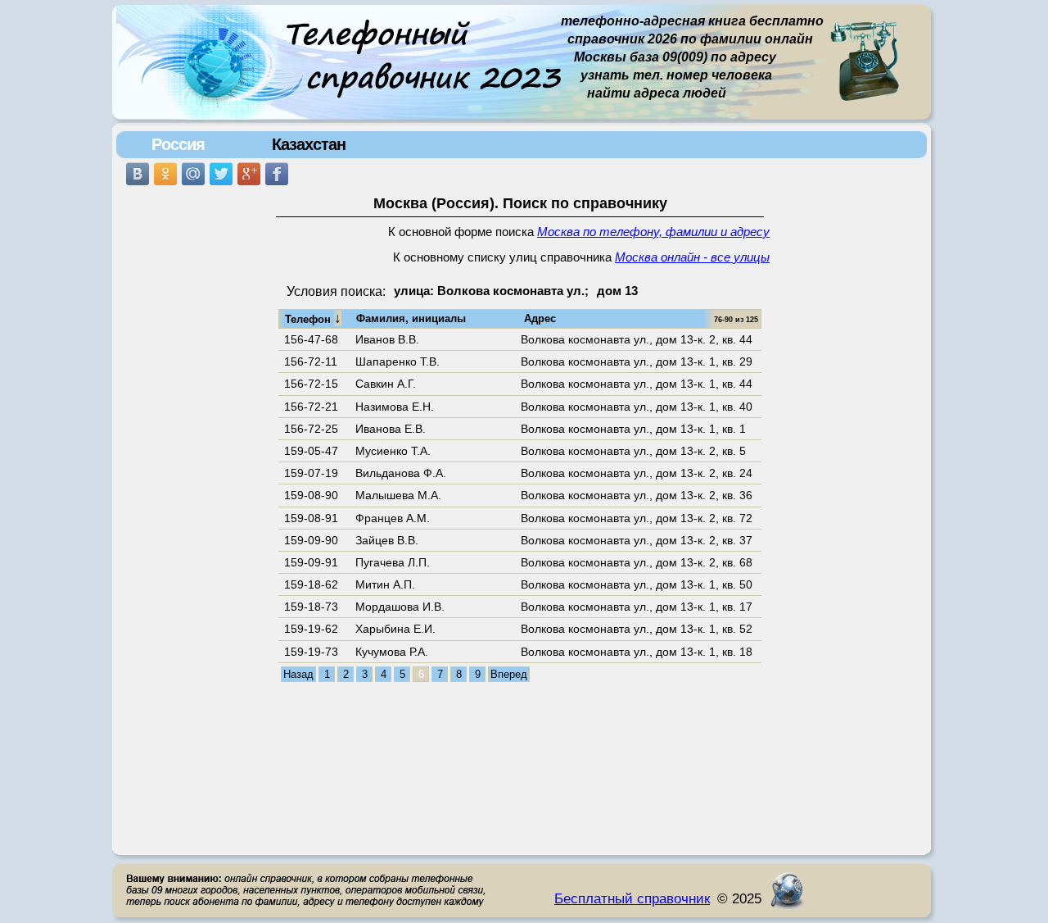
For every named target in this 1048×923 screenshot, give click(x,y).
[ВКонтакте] (137, 173)
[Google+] (248, 173)
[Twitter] (221, 173)
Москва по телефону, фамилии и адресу (653, 232)
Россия (178, 144)
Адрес (540, 318)
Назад (298, 674)
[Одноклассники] (165, 173)
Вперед (508, 674)
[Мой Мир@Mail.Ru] (193, 173)
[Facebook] (276, 173)
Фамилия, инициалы (411, 318)
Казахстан (309, 144)
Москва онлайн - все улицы (692, 257)
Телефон (313, 318)
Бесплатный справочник (632, 898)
